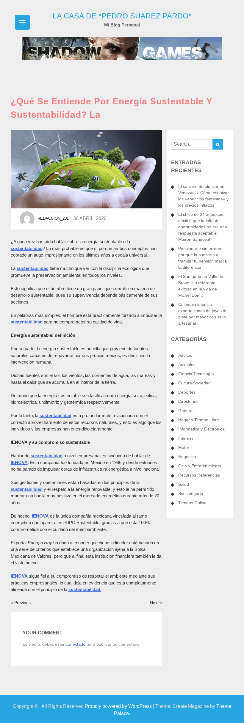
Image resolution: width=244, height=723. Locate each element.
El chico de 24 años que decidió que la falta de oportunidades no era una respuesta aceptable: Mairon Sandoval (202, 227)
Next (155, 602)
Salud (183, 484)
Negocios (187, 456)
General (185, 410)
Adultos (185, 355)
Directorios (188, 401)
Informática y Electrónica (201, 429)
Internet (185, 438)
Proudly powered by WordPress (118, 706)
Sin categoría (190, 493)
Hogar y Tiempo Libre (198, 419)
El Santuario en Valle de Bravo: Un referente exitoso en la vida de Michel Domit (200, 286)
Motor (183, 447)
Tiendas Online (192, 502)
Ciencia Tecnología (196, 373)
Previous (22, 602)
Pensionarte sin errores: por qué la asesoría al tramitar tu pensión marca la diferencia (202, 258)
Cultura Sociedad (194, 383)
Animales (186, 364)
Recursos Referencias (199, 475)
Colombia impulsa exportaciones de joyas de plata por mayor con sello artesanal (203, 314)
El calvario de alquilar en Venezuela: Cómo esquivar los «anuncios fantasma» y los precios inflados (203, 196)
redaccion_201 (53, 218)
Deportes (186, 392)
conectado (75, 644)
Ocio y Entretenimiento (199, 465)
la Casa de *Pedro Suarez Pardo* (122, 16)
